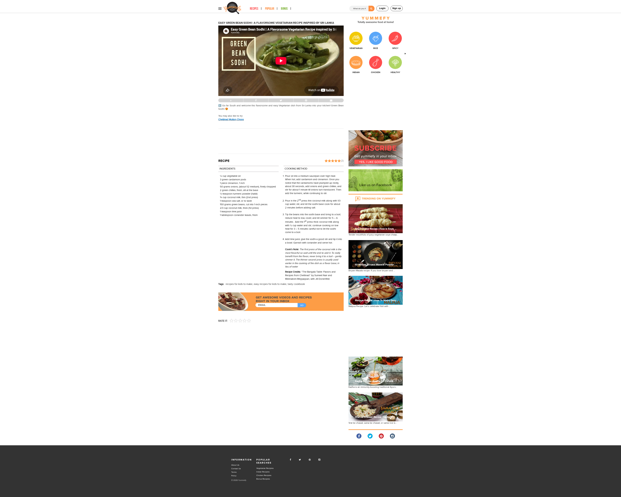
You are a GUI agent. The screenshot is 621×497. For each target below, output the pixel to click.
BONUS (284, 9)
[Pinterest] (310, 459)
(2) (342, 160)
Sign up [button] (396, 8)
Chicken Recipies (263, 475)
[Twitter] (300, 459)
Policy (233, 476)
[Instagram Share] (392, 436)
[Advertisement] (281, 140)
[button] (376, 148)
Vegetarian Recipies (265, 468)
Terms (234, 472)
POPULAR (269, 9)
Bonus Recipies (263, 479)
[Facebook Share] (359, 436)
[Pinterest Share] (381, 436)
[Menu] (220, 8)
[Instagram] (319, 459)
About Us (235, 465)
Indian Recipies (263, 472)
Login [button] (382, 8)
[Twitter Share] (370, 436)
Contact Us (236, 468)
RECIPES (254, 9)
